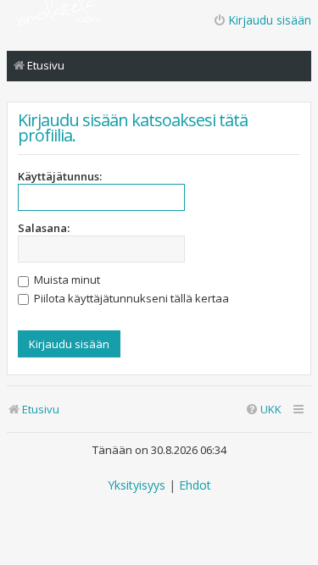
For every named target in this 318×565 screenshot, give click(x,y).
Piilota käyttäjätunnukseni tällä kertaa (130, 298)
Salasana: (44, 227)
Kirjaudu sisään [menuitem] (269, 20)
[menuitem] (263, 409)
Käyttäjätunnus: (60, 176)
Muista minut (65, 279)
